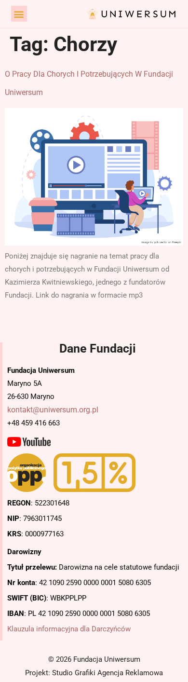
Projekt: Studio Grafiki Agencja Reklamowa (94, 672)
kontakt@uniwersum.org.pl (52, 409)
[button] (19, 14)
